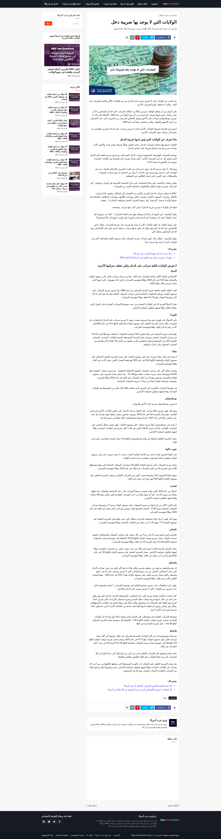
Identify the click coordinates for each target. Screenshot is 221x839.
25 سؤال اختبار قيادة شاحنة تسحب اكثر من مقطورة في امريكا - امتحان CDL (56, 186)
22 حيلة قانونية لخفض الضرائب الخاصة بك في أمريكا (148, 686)
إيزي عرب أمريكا (169, 29)
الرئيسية (117, 835)
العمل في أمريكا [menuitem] (51, 4)
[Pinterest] (137, 37)
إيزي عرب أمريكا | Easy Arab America (146, 835)
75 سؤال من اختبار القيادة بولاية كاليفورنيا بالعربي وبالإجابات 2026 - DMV (57, 149)
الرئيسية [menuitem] (154, 4)
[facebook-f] (59, 821)
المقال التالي (92, 806)
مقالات (161, 15)
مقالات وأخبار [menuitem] (142, 4)
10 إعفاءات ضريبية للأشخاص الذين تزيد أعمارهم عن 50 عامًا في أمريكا (140, 689)
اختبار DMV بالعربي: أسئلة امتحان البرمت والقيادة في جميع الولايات (64, 70)
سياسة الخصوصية (77, 835)
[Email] (132, 37)
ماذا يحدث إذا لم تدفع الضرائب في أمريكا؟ (152, 253)
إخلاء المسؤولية (47, 835)
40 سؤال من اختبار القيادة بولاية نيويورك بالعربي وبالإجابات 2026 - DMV (57, 109)
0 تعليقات (116, 29)
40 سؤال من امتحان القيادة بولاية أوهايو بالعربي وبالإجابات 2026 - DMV (56, 136)
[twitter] (54, 821)
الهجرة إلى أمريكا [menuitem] (127, 4)
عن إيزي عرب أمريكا (103, 835)
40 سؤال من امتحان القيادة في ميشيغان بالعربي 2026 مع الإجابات (56, 96)
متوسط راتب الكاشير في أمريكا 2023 (57, 174)
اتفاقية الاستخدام (62, 835)
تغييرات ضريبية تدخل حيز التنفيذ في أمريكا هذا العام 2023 (146, 257)
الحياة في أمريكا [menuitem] (110, 4)
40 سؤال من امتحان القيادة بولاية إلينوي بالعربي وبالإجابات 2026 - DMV (56, 162)
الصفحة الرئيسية (171, 15)
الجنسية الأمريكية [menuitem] (92, 4)
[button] (45, 4)
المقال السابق (173, 806)
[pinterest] (44, 821)
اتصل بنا (90, 835)
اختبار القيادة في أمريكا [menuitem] (72, 4)
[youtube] (49, 821)
